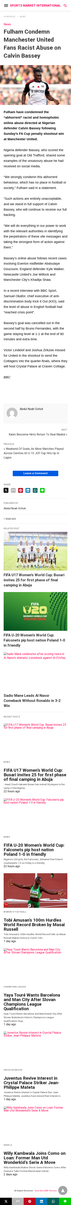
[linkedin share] (27, 490)
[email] (18, 1201)
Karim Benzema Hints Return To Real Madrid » (38, 434)
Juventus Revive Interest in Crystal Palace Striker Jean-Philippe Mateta (31, 1083)
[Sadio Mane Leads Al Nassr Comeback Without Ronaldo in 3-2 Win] (35, 671)
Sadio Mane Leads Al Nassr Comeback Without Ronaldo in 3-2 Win (32, 700)
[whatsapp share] (35, 490)
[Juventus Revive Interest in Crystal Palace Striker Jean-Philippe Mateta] (35, 1048)
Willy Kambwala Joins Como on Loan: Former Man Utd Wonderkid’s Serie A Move (35, 1158)
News (22, 17)
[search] (65, 5)
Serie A (8, 1145)
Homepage (9, 17)
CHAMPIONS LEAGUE (15, 987)
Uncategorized (13, 1070)
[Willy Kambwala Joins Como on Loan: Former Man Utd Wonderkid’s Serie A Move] (35, 1123)
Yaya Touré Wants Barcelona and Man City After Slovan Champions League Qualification (32, 1002)
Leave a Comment (35, 473)
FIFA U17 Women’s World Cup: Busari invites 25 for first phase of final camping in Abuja (34, 580)
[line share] (42, 490)
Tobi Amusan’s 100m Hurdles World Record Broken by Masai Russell (34, 925)
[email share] (13, 490)
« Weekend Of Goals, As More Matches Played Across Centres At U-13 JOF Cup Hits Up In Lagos (34, 453)
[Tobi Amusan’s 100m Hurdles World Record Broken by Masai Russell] (35, 890)
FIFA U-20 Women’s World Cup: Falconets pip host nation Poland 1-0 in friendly (34, 640)
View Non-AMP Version (46, 1191)
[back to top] (62, 1190)
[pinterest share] (20, 490)
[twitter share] (6, 490)
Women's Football (15, 912)
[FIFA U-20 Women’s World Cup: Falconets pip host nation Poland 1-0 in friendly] (35, 611)
